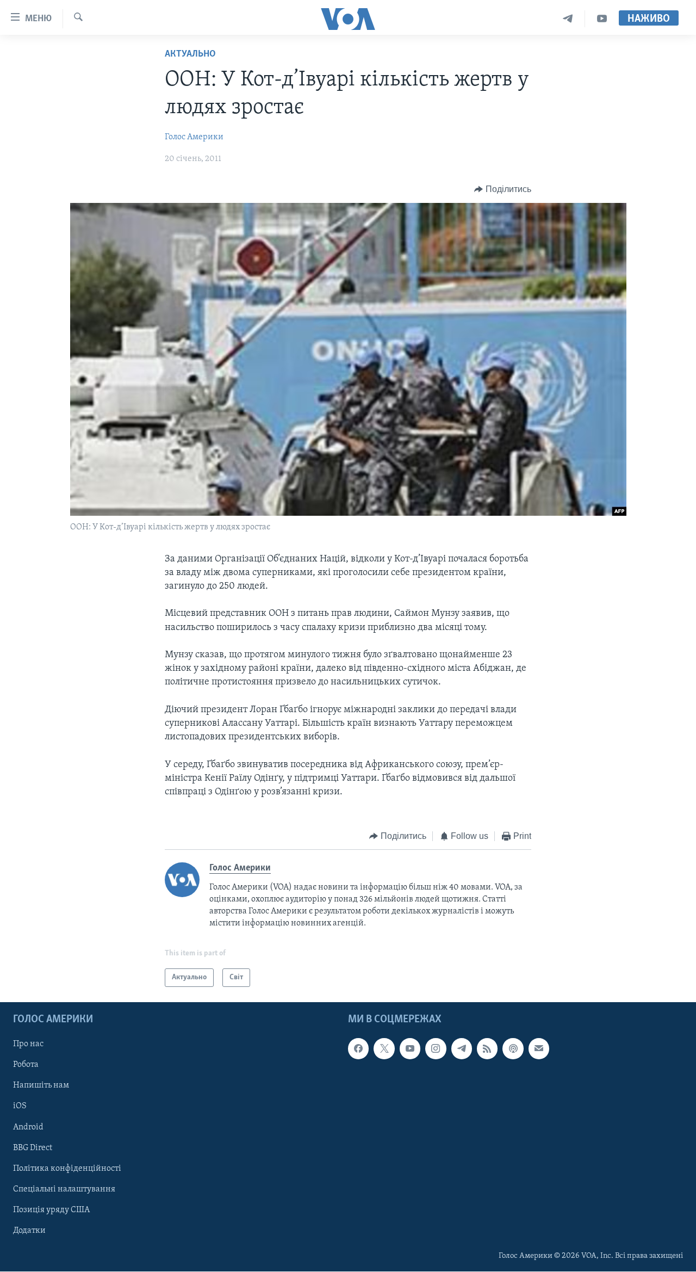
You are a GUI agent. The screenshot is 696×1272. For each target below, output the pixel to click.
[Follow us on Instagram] (435, 1049)
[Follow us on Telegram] (461, 1049)
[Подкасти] (512, 1049)
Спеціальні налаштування (64, 1189)
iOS (20, 1106)
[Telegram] (568, 18)
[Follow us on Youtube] (410, 1049)
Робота (26, 1065)
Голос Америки (194, 137)
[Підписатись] (539, 1049)
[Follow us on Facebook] (358, 1049)
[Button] (502, 189)
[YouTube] (602, 18)
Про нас (28, 1044)
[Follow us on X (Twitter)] (384, 1049)
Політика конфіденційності (67, 1168)
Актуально (190, 54)
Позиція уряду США (51, 1210)
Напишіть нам (41, 1086)
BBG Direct (32, 1148)
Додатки (29, 1230)
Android (28, 1127)
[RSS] (487, 1049)
